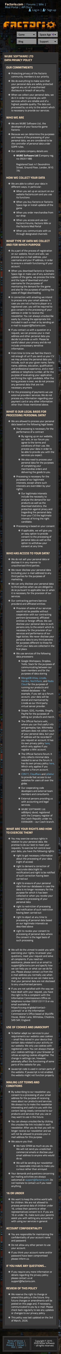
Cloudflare (35, 774)
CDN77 (25, 774)
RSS (13, 1347)
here (47, 743)
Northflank (36, 681)
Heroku (25, 681)
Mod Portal (11, 7)
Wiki (41, 4)
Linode (42, 678)
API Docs (26, 7)
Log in (35, 10)
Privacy (10, 1343)
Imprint (20, 1343)
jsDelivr (50, 774)
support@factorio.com (37, 1180)
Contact (20, 1345)
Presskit (10, 1345)
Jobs (20, 1347)
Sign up (51, 10)
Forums (31, 4)
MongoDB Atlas (29, 678)
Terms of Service (15, 1341)
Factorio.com (14, 4)
